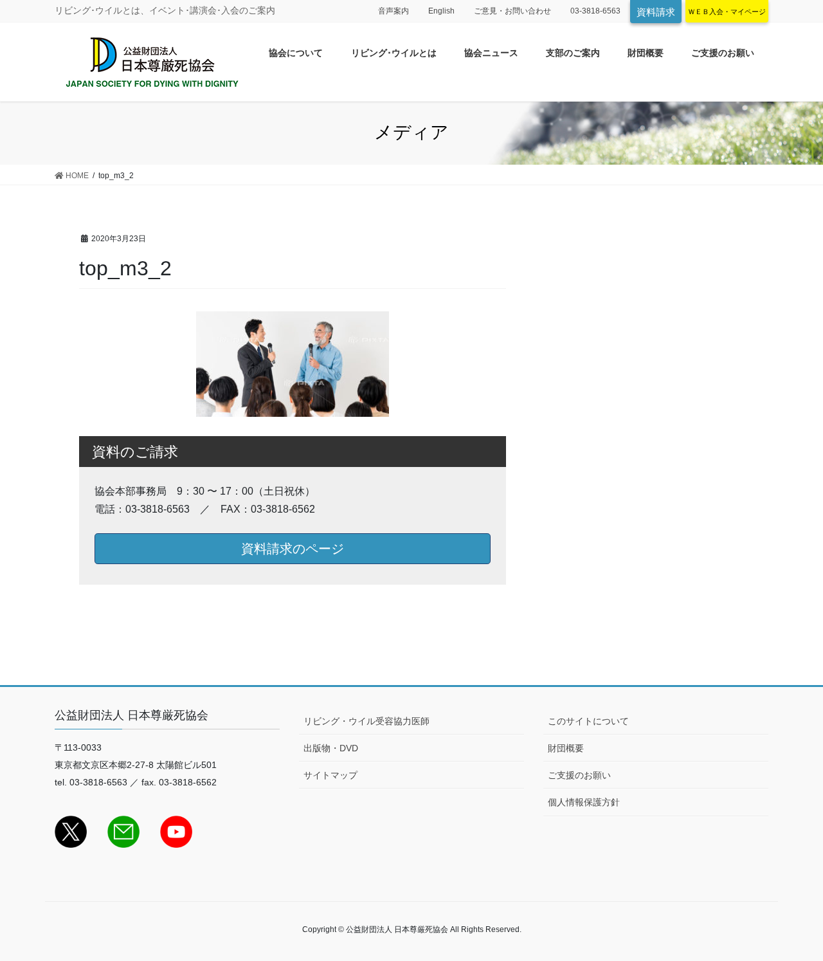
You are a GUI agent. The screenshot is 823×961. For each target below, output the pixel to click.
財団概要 (566, 748)
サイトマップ (330, 775)
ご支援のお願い (579, 775)
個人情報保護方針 (584, 802)
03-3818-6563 (595, 10)
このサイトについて (588, 721)
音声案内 (393, 10)
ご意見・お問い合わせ (512, 10)
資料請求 (656, 11)
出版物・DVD (330, 748)
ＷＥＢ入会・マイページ (727, 11)
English (441, 10)
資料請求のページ (292, 549)
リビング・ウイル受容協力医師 (366, 721)
